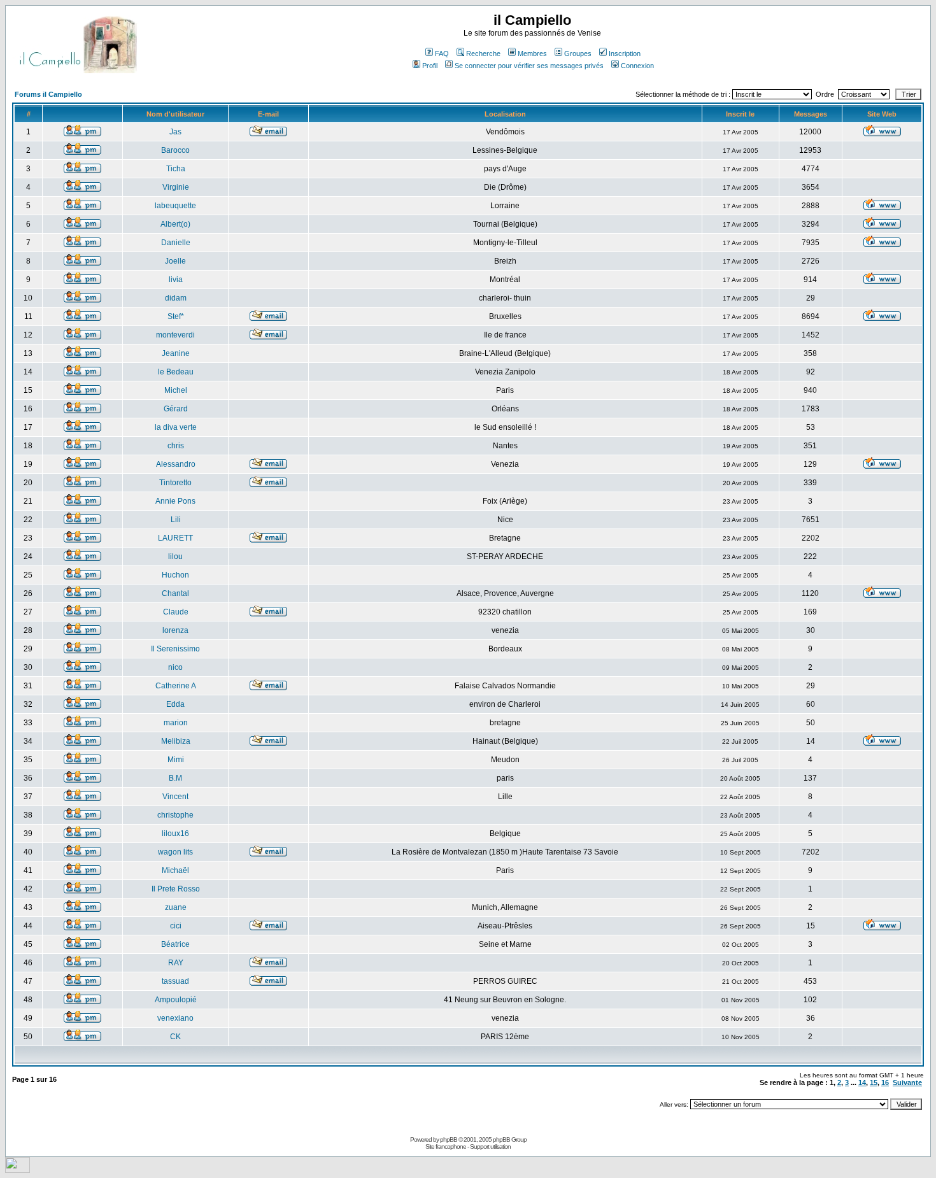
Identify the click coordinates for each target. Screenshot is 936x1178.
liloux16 (175, 833)
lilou (175, 556)
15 (873, 1082)
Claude (175, 611)
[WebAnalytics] (17, 1169)
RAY (175, 962)
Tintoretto (175, 482)
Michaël (175, 870)
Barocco (175, 150)
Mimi (175, 759)
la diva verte (176, 427)
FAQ (442, 53)
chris (175, 445)
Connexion (637, 65)
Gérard (176, 408)
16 (885, 1082)
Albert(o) (175, 224)
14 (862, 1082)
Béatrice (175, 944)
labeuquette (175, 205)
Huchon (175, 575)
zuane (176, 907)
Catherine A (175, 685)
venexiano (175, 1018)
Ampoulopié (176, 999)
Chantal (175, 593)
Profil (429, 65)
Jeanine (176, 353)
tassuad (175, 981)
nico (175, 667)
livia (176, 279)
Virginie (175, 187)
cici (175, 925)
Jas (175, 131)
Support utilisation (490, 1146)
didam (176, 298)
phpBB (448, 1139)
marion (176, 722)
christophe (175, 815)
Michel (175, 390)
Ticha (175, 168)
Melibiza (175, 741)
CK (175, 1036)
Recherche (483, 53)
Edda (175, 704)
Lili (176, 519)
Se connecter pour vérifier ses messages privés (529, 65)
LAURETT (175, 538)
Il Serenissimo (175, 648)
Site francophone (445, 1146)
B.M (175, 778)
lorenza (175, 630)
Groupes (578, 53)
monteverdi (175, 334)
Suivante (907, 1082)
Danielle (175, 242)
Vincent (175, 796)
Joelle (175, 261)
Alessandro (175, 464)
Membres (532, 53)
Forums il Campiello (48, 94)
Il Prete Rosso (176, 888)
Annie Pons (175, 501)
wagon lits (175, 852)
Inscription (625, 53)
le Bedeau (176, 371)
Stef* (175, 316)
